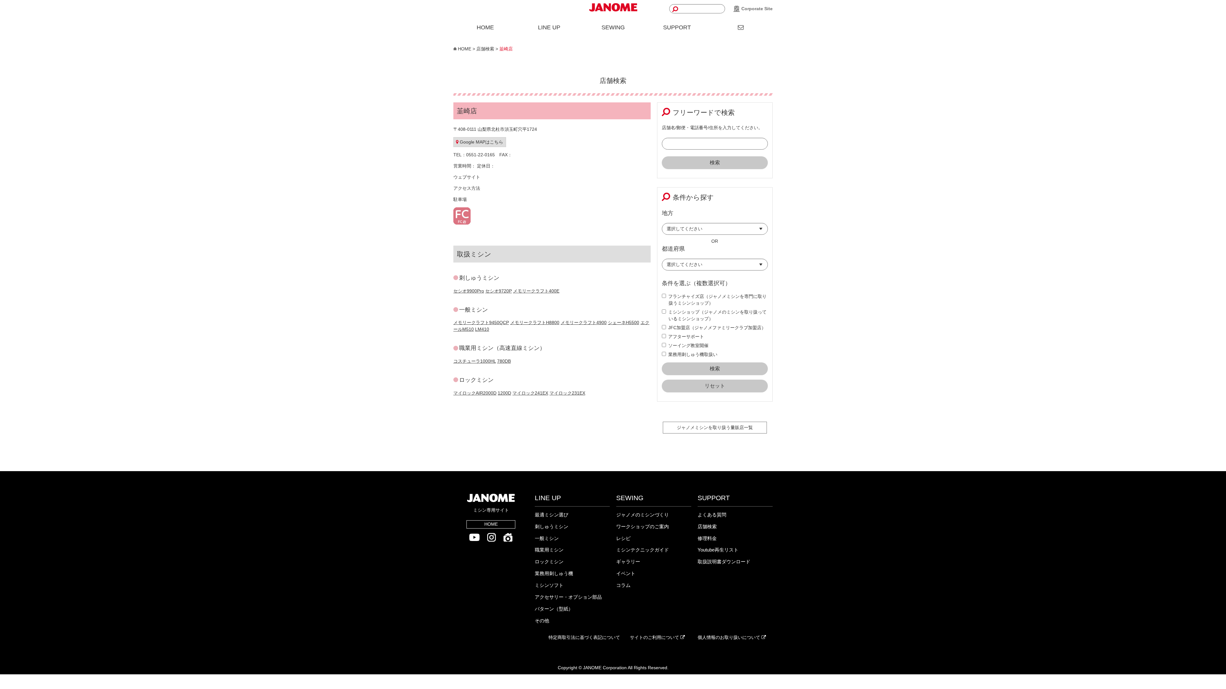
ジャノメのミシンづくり (642, 514)
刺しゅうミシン (551, 526)
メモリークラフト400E (536, 290)
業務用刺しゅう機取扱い (692, 354)
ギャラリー (628, 561)
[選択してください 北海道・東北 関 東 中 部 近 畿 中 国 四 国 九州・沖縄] (715, 230)
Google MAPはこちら (480, 141)
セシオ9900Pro (468, 290)
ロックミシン (549, 561)
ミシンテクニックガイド (642, 549)
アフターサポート (686, 336)
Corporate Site (756, 8)
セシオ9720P (498, 290)
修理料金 (707, 538)
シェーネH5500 (623, 322)
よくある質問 (712, 514)
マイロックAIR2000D (474, 393)
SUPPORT (677, 27)
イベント (625, 573)
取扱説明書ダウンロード (724, 561)
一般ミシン (547, 538)
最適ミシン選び (551, 514)
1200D (504, 393)
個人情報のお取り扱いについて (729, 637)
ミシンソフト (549, 585)
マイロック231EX (567, 393)
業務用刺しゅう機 (554, 573)
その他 (542, 620)
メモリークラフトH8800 (534, 322)
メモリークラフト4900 (584, 322)
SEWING (613, 27)
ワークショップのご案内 (642, 526)
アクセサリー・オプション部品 (568, 597)
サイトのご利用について (655, 637)
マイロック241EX (530, 393)
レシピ (623, 538)
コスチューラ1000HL (474, 361)
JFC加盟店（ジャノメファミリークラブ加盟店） (717, 327)
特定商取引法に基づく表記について (584, 637)
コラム (623, 585)
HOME (485, 27)
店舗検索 (707, 526)
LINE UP (549, 27)
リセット (715, 386)
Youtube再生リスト (718, 549)
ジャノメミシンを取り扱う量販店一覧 (715, 427)
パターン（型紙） (554, 608)
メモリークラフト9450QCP (481, 322)
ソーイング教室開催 (688, 345)
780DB (504, 361)
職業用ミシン (549, 549)
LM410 (482, 329)
